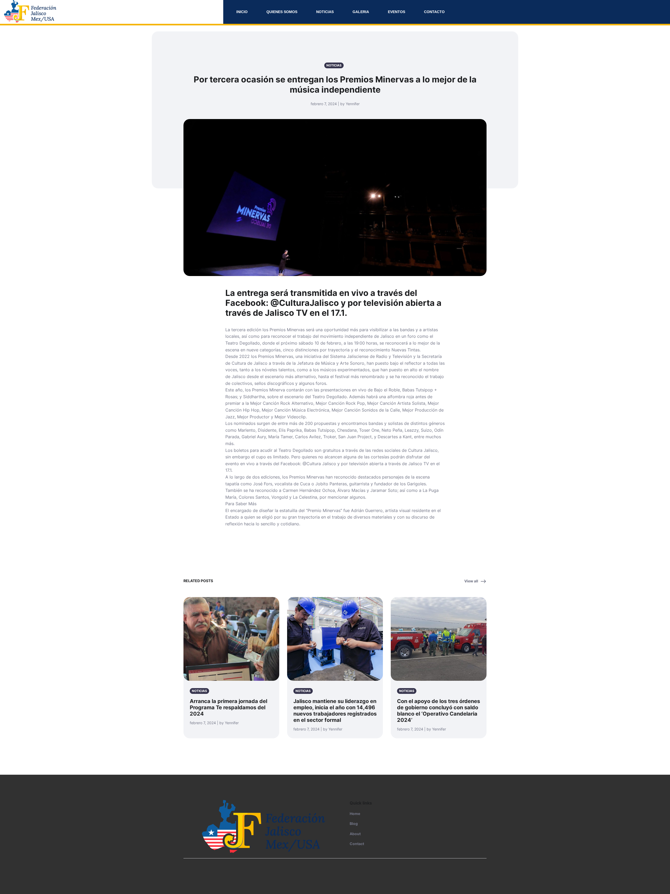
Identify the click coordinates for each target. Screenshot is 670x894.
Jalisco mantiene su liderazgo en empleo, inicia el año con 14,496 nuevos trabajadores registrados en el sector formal (335, 710)
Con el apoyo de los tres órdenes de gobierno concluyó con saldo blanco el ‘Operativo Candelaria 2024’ (438, 710)
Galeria (361, 12)
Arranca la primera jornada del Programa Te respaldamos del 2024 (228, 707)
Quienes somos (281, 12)
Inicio (242, 12)
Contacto (434, 12)
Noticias (325, 12)
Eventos (396, 12)
